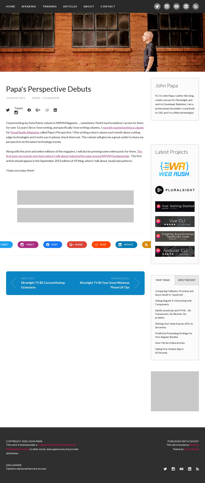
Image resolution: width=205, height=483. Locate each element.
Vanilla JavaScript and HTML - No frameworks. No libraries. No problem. (173, 314)
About (88, 6)
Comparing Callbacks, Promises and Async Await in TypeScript (174, 293)
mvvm (36, 97)
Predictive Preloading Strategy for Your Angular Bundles (173, 335)
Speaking (29, 6)
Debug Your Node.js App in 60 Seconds (169, 350)
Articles (70, 6)
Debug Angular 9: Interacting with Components (173, 302)
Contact (108, 6)
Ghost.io (194, 444)
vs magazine (51, 97)
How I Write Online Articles (170, 342)
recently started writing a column (123, 127)
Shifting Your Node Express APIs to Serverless (174, 325)
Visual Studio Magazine (24, 132)
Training (50, 6)
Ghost (194, 441)
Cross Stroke (191, 449)
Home (10, 6)
